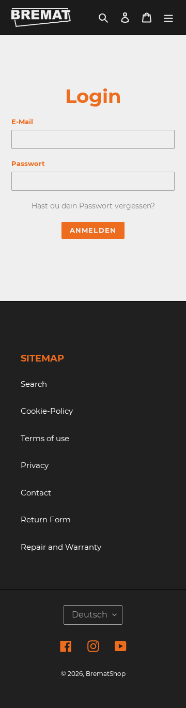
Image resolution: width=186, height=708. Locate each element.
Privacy (35, 465)
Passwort (28, 163)
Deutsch (89, 615)
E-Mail (22, 121)
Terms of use (45, 438)
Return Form (46, 519)
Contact (36, 493)
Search (34, 384)
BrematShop (106, 673)
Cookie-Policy (47, 411)
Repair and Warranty (61, 547)
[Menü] (168, 17)
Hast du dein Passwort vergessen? (93, 205)
